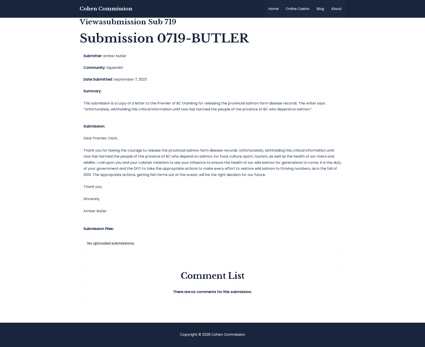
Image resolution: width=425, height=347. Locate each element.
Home (273, 8)
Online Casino (297, 8)
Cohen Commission (106, 9)
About (336, 8)
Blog (320, 8)
